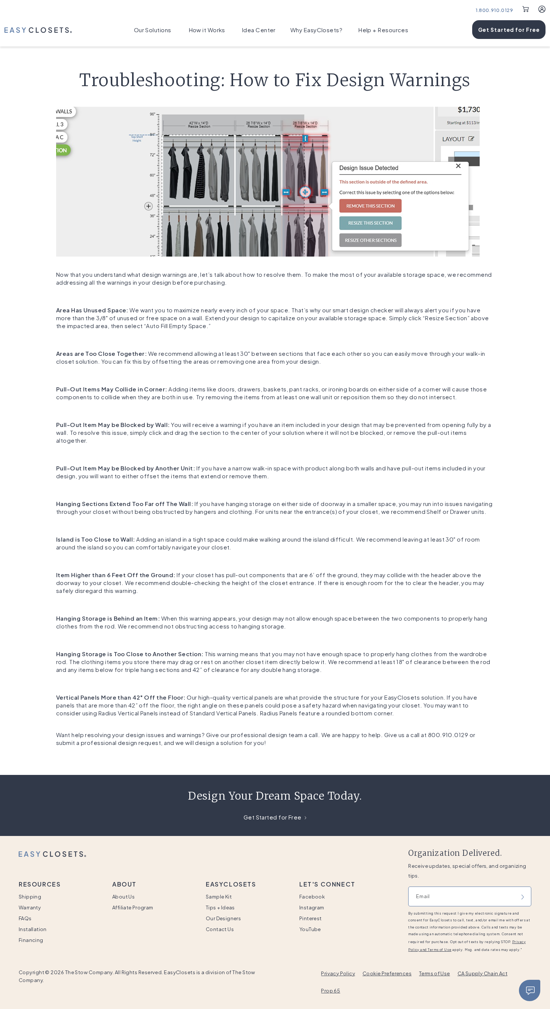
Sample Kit (219, 897)
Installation (33, 929)
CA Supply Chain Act (482, 973)
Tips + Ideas (220, 907)
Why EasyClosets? (316, 29)
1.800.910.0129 (494, 10)
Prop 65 (330, 991)
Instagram (311, 907)
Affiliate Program (132, 907)
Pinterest (310, 918)
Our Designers (223, 918)
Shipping (30, 897)
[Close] (530, 990)
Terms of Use (434, 973)
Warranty (30, 907)
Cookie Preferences (387, 973)
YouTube (310, 929)
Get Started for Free (509, 29)
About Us (123, 897)
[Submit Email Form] (523, 896)
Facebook (312, 897)
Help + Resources (383, 29)
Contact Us (220, 929)
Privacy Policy (338, 973)
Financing (31, 940)
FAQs (25, 918)
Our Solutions (152, 29)
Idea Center (259, 29)
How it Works (207, 29)
